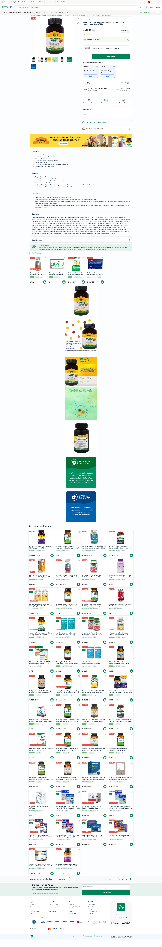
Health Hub (28, 12)
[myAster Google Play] (115, 923)
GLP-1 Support (59, 12)
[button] (78, 18)
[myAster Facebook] (115, 879)
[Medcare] (80, 922)
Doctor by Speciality (55, 907)
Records (32, 904)
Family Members (34, 911)
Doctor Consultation (15, 12)
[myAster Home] (31, 936)
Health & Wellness (46, 15)
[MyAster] (43, 922)
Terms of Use (91, 904)
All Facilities (53, 911)
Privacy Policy (91, 907)
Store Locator (72, 913)
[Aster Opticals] (72, 922)
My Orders (71, 909)
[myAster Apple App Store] (126, 923)
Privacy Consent (92, 909)
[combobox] (76, 7)
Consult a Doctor (54, 904)
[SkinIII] (102, 922)
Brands (70, 911)
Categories (71, 904)
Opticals (37, 12)
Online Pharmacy (35, 15)
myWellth (32, 913)
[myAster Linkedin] (127, 879)
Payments (90, 913)
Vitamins (54, 15)
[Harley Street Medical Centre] (95, 922)
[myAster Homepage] (7, 7)
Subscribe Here (106, 893)
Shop (3, 12)
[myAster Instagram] (119, 879)
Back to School (48, 12)
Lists (31, 909)
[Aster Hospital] (57, 922)
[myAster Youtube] (130, 879)
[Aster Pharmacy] (50, 922)
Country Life (86, 20)
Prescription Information (75, 907)
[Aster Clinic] (65, 922)
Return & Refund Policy (94, 911)
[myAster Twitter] (123, 879)
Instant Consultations (55, 909)
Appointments (34, 907)
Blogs (66, 12)
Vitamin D (60, 15)
